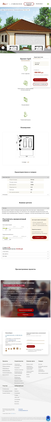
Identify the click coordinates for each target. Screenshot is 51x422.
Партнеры (17, 401)
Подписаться (31, 346)
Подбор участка (6, 393)
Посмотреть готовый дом (40, 84)
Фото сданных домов (43, 373)
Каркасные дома (6, 370)
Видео (27, 374)
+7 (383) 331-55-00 (16, 4)
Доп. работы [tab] (5, 253)
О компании (17, 393)
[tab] (25, 258)
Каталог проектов (9, 9)
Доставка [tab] (5, 256)
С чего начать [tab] (5, 251)
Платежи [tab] (4, 208)
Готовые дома (6, 388)
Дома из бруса (6, 368)
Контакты (17, 403)
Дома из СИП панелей (7, 364)
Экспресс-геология (19, 369)
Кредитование (18, 375)
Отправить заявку (39, 237)
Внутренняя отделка (19, 382)
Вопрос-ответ (29, 364)
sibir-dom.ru (13, 413)
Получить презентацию (40, 79)
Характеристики (37, 57)
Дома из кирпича (6, 366)
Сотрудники (17, 399)
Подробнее (25, 314)
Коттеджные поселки (7, 390)
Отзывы (16, 395)
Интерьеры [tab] (5, 194)
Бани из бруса (6, 374)
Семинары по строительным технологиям (29, 367)
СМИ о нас (17, 397)
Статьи (28, 376)
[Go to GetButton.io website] (48, 420)
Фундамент (17, 367)
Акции (16, 388)
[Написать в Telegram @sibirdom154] (48, 417)
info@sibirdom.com (12, 340)
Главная (2, 9)
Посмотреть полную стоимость (41, 74)
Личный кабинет (39, 3)
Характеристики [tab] (6, 177)
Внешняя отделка (18, 380)
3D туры (40, 364)
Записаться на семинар (25, 310)
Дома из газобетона (18, 9)
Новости (16, 390)
